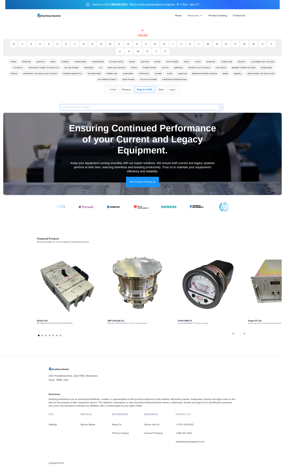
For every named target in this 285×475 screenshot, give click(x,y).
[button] (195, 15)
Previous (126, 89)
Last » (172, 89)
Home (178, 15)
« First (112, 89)
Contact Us (239, 15)
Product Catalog (218, 15)
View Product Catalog (140, 181)
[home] (49, 15)
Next (161, 89)
